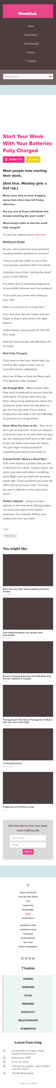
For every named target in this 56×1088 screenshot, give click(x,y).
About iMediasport (28, 946)
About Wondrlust (28, 892)
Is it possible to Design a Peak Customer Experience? (28, 1052)
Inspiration (28, 905)
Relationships (28, 1020)
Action (28, 913)
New (28, 901)
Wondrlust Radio (28, 925)
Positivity (10, 535)
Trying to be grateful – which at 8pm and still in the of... (31, 1068)
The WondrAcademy (23, 1073)
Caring (28, 978)
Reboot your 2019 (21, 1057)
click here (40, 234)
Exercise (28, 987)
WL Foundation (28, 938)
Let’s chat (28, 942)
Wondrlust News (28, 929)
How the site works (28, 896)
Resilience (28, 933)
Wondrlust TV (28, 918)
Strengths (28, 1028)
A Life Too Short (20, 1061)
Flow (28, 995)
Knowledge (28, 909)
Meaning (28, 1003)
